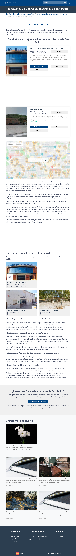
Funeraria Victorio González (49, 310)
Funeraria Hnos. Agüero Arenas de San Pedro (47, 48)
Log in (16, 538)
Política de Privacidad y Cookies (38, 540)
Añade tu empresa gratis (38, 401)
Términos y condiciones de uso (38, 536)
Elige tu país (22, 553)
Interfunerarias (36, 109)
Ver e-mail (60, 66)
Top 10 (29, 24)
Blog (15, 541)
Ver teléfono (39, 66)
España (8, 14)
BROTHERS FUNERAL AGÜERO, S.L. (18, 283)
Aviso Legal (38, 538)
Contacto (60, 536)
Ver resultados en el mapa (38, 160)
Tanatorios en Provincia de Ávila (23, 14)
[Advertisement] (38, 91)
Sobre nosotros (15, 536)
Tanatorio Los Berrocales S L (16, 310)
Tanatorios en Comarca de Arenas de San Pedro (52, 14)
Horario (39, 70)
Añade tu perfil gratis (16, 540)
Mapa (60, 52)
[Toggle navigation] (69, 3)
